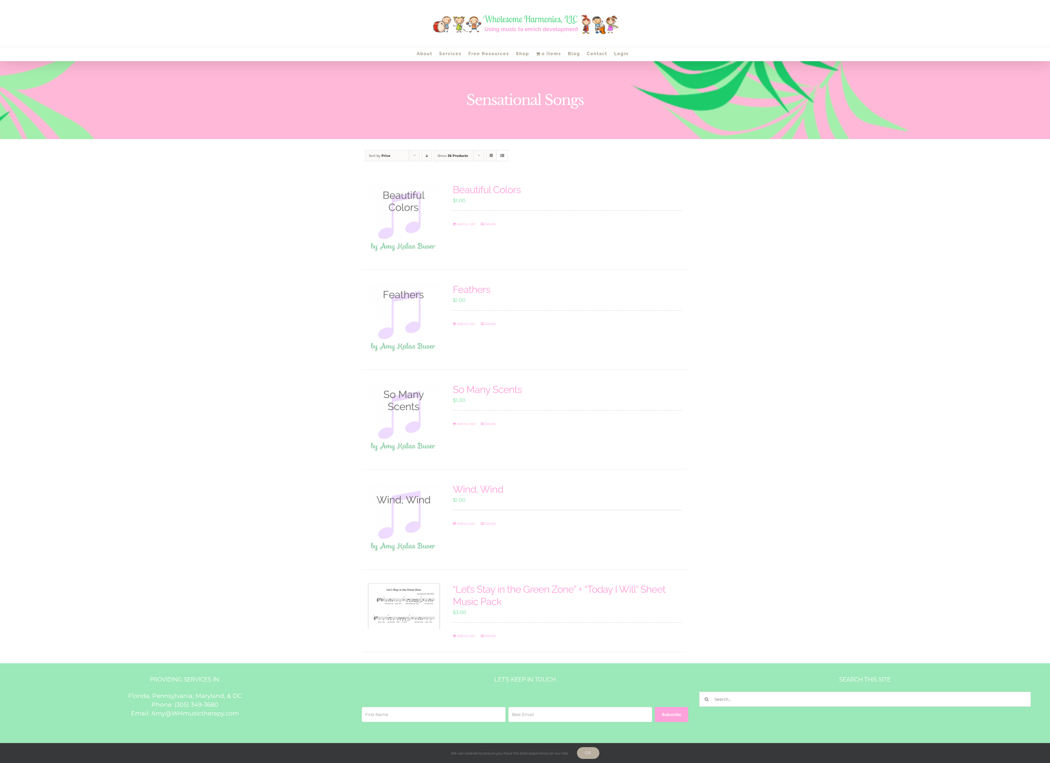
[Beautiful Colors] (404, 220)
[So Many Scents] (404, 419)
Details (490, 224)
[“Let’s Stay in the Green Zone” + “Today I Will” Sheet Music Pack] (404, 606)
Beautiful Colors (487, 189)
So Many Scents (487, 389)
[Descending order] (426, 155)
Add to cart (466, 224)
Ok (588, 753)
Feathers (471, 289)
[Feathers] (404, 319)
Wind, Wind (478, 489)
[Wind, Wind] (404, 519)
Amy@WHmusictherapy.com (195, 713)
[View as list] (502, 155)
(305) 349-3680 (196, 704)
